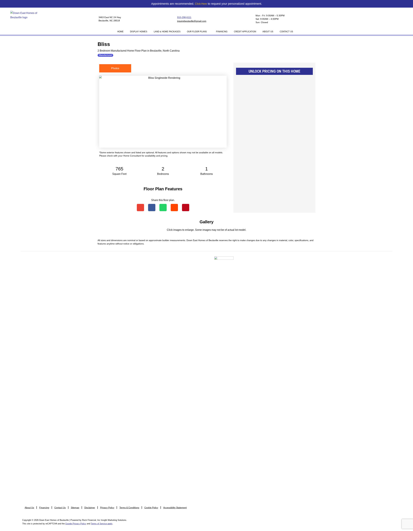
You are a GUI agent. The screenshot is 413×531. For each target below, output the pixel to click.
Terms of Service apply (101, 523)
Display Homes (138, 31)
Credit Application (245, 31)
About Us (267, 31)
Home (120, 31)
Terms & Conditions (129, 507)
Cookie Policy (151, 507)
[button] (140, 207)
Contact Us (286, 31)
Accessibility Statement (175, 507)
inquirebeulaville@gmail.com (191, 21)
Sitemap (75, 507)
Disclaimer (89, 507)
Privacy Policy (107, 507)
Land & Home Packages (167, 31)
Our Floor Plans (197, 31)
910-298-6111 (184, 17)
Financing (221, 31)
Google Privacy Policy (75, 523)
